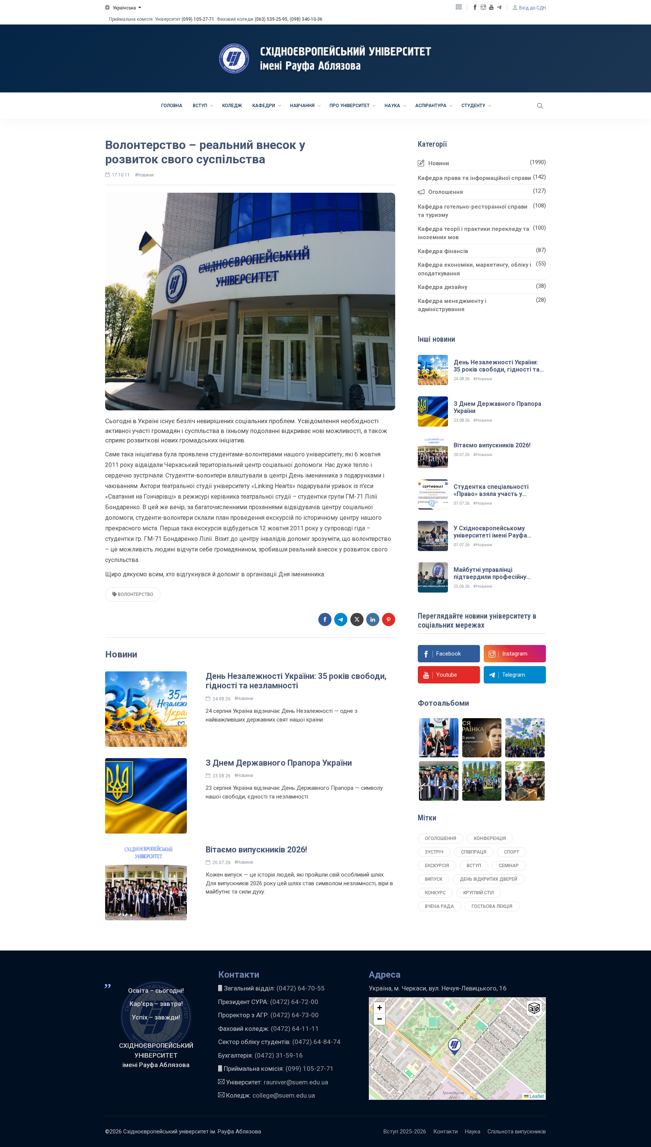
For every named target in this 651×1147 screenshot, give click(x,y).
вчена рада (439, 906)
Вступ (200, 105)
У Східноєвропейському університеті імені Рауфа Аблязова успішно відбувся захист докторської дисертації (500, 539)
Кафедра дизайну (442, 287)
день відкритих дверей (488, 879)
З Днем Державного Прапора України (279, 763)
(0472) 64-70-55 (301, 988)
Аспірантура (431, 105)
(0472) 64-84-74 (316, 1042)
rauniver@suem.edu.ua (296, 1082)
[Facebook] (475, 8)
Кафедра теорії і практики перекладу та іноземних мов (473, 233)
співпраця (473, 852)
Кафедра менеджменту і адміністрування (452, 305)
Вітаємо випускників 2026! (256, 849)
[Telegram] (499, 8)
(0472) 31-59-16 (279, 1055)
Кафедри (264, 105)
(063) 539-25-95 (271, 19)
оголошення (440, 838)
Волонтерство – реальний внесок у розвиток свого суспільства (205, 152)
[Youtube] (491, 8)
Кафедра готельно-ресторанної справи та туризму (472, 211)
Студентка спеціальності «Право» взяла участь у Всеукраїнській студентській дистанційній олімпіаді (496, 497)
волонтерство (135, 594)
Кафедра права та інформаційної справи (474, 178)
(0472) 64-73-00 (294, 1015)
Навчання (303, 105)
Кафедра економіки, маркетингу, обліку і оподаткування (474, 269)
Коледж (232, 105)
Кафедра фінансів (443, 251)
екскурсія (437, 865)
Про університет (350, 105)
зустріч (434, 852)
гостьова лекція (492, 906)
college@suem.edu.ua (283, 1095)
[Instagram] (483, 8)
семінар (509, 865)
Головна (171, 105)
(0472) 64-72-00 (294, 1002)
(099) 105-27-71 (198, 19)
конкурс (435, 892)
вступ (474, 865)
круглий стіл (478, 892)
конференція (490, 838)
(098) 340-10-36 (306, 19)
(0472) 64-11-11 (295, 1028)
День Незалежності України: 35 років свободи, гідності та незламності (296, 681)
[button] (123, 8)
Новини (438, 163)
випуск (433, 879)
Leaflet (536, 1096)
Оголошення (445, 192)
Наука (393, 105)
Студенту (474, 105)
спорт (511, 852)
